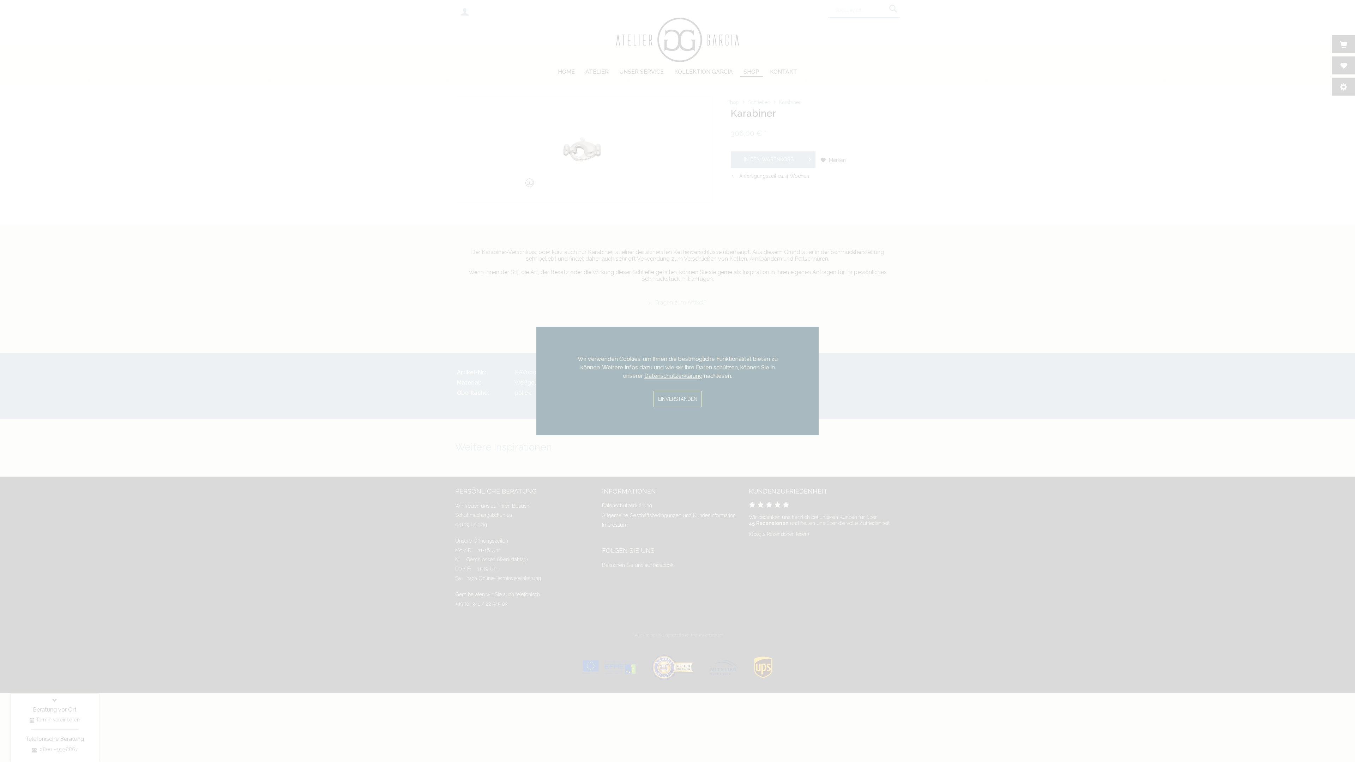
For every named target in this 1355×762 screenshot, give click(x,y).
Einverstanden (677, 399)
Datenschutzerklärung (673, 376)
